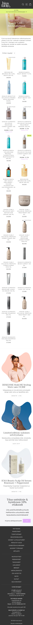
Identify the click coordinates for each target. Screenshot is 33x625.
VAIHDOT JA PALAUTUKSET (16, 540)
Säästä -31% (17, 395)
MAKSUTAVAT (16, 531)
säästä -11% (16, 491)
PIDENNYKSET (16, 559)
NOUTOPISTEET (16, 582)
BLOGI (16, 576)
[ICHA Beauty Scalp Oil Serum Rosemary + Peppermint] (16, 463)
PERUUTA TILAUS (16, 542)
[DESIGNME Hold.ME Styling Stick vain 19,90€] (16, 367)
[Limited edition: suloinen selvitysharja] (16, 415)
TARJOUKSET (16, 562)
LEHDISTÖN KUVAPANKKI (16, 545)
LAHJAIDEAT (16, 565)
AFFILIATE (16, 551)
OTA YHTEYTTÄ (16, 573)
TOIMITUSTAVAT (16, 534)
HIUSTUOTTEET (16, 556)
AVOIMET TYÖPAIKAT (16, 548)
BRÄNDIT (16, 568)
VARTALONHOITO (16, 570)
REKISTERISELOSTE (17, 537)
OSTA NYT (16, 443)
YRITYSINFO (16, 528)
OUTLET (16, 579)
